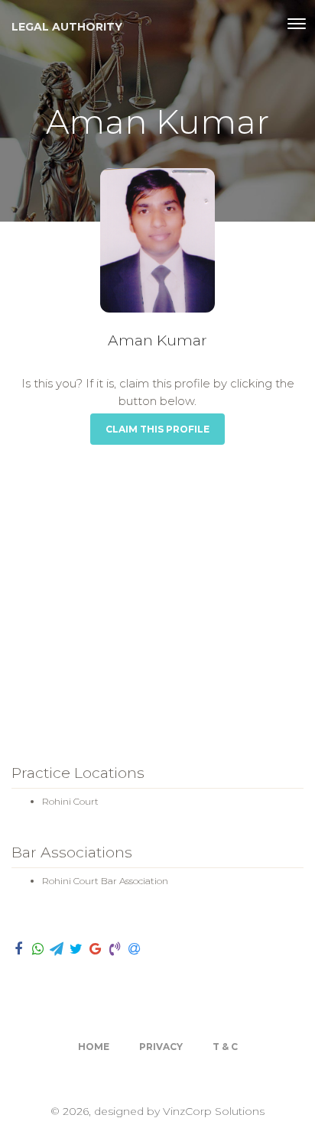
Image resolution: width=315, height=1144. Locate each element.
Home (93, 1046)
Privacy (161, 1046)
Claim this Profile (157, 429)
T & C (225, 1046)
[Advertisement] (157, 593)
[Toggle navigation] (296, 23)
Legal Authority (66, 27)
